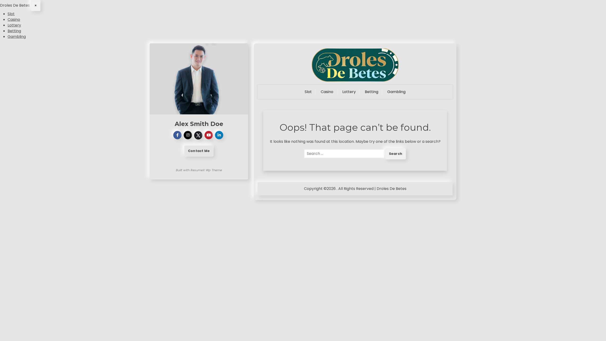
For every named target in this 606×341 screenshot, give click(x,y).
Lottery (14, 25)
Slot (11, 14)
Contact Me (199, 150)
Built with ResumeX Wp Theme (199, 170)
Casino (14, 19)
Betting (14, 31)
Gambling (17, 36)
